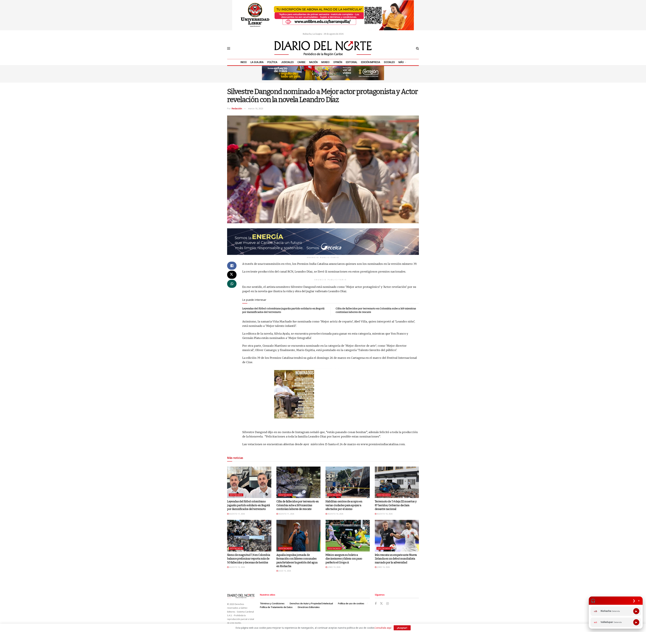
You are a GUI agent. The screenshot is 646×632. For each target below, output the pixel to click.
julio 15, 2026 (284, 570)
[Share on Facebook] (232, 266)
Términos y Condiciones (272, 603)
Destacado (236, 495)
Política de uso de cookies (351, 603)
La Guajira (257, 62)
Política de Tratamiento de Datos (276, 607)
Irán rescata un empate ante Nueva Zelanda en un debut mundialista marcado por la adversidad (396, 558)
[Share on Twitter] (232, 275)
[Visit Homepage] (323, 48)
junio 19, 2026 (333, 567)
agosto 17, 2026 (237, 513)
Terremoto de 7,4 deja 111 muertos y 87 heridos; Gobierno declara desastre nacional (396, 505)
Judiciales (287, 62)
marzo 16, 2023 (255, 108)
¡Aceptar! (402, 627)
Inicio (244, 62)
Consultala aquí (382, 627)
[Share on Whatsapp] (232, 284)
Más (401, 62)
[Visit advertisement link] (323, 15)
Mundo (325, 62)
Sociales (389, 62)
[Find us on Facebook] (375, 604)
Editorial (351, 62)
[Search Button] (417, 48)
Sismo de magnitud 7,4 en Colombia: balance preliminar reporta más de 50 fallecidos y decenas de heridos (248, 558)
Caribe (301, 62)
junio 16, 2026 (383, 567)
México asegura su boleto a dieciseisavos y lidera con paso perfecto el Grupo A (344, 558)
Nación (313, 62)
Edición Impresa (370, 62)
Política (272, 62)
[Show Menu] (228, 48)
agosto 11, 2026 (286, 513)
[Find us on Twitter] (381, 604)
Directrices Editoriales (309, 607)
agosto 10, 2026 (335, 513)
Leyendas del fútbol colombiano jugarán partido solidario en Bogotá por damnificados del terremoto (248, 505)
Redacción (237, 108)
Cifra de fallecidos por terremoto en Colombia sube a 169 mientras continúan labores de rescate (297, 505)
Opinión (337, 62)
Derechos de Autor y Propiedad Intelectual (311, 603)
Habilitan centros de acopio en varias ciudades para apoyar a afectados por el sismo (344, 505)
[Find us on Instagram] (387, 604)
